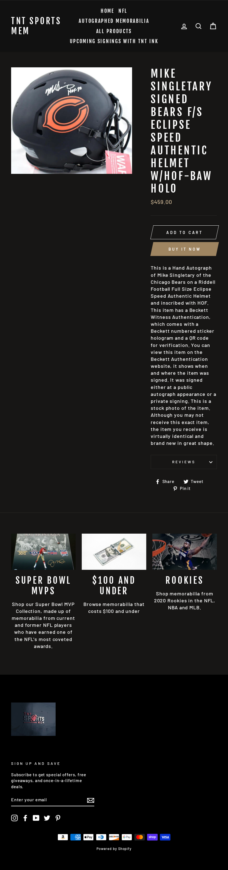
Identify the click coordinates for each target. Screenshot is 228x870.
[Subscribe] (90, 800)
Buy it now (184, 249)
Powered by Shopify (114, 848)
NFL (122, 11)
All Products (114, 31)
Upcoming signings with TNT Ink (114, 41)
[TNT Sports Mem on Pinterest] (57, 818)
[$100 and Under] (114, 552)
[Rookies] (184, 552)
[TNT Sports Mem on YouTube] (36, 818)
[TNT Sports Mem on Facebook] (25, 818)
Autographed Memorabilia (114, 21)
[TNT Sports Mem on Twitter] (47, 818)
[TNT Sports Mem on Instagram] (14, 818)
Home (107, 11)
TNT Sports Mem (36, 26)
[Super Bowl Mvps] (43, 552)
